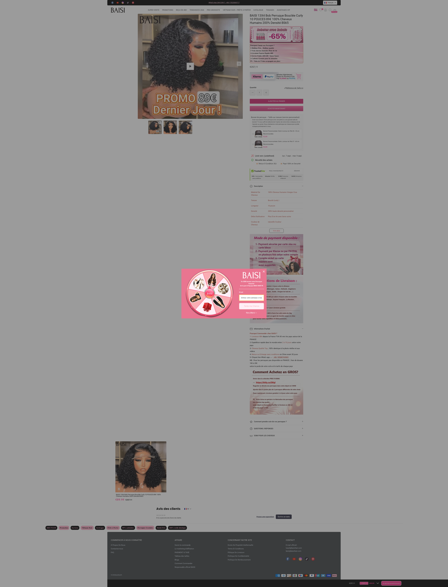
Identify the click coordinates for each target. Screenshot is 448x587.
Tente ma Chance (251, 306)
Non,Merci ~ (251, 313)
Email (241, 292)
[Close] (264, 271)
